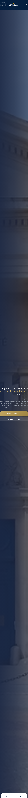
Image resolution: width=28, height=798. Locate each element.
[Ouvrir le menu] (26, 5)
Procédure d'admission (14, 419)
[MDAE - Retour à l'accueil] (9, 5)
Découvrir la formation (13, 413)
